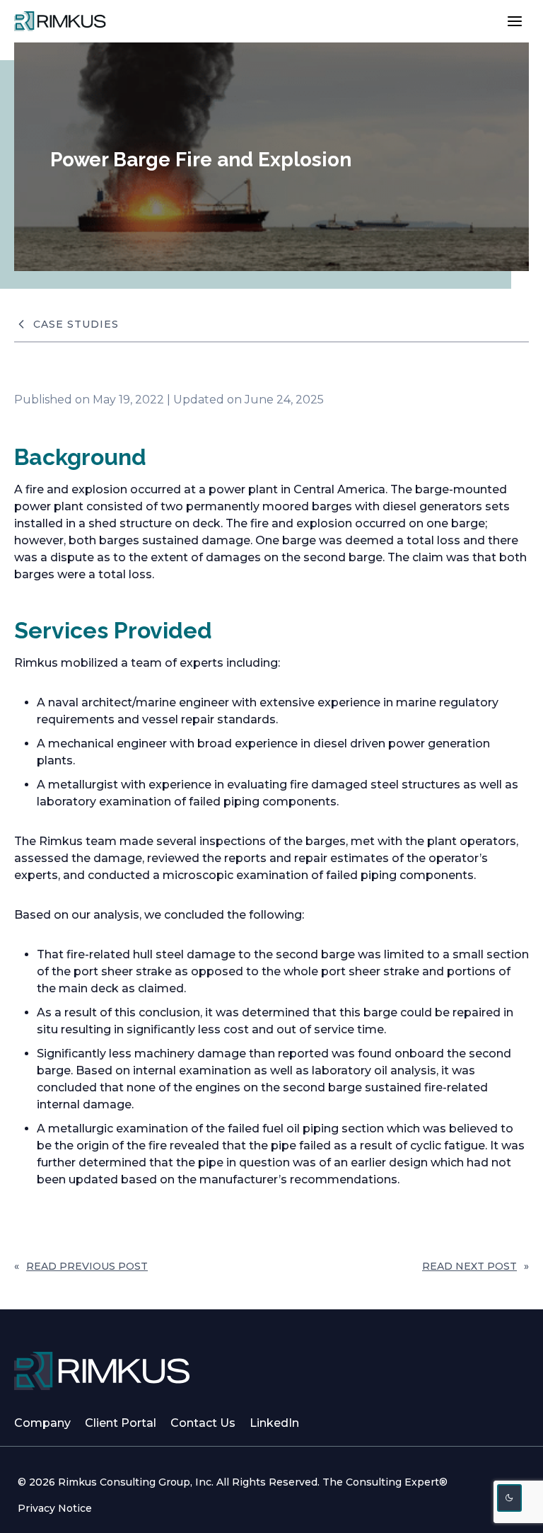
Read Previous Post (87, 1266)
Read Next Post (469, 1266)
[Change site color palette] (509, 1498)
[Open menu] (514, 20)
